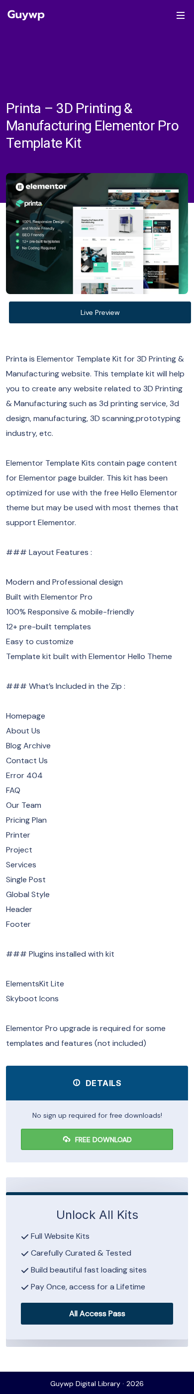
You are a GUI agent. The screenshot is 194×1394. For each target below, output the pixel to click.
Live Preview (100, 312)
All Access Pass (97, 1313)
